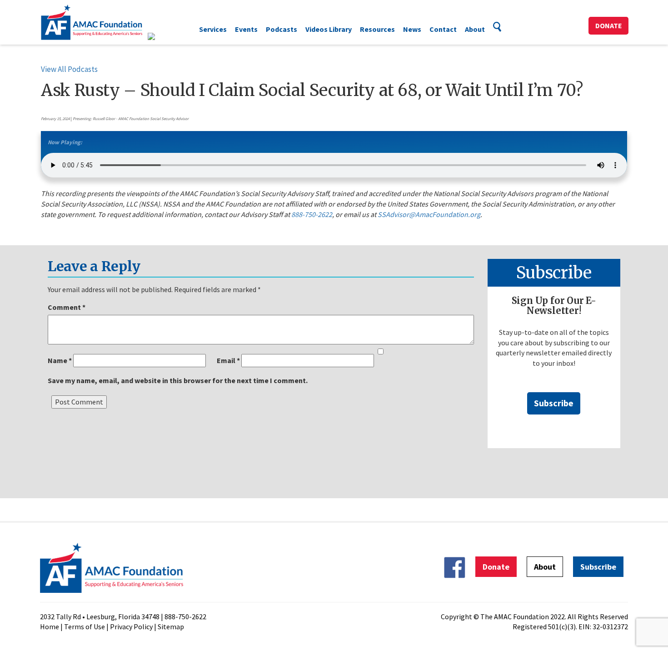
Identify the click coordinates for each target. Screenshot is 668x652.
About (475, 29)
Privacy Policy (131, 626)
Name (60, 360)
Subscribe (553, 403)
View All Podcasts (69, 69)
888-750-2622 (311, 214)
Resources (377, 29)
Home (49, 626)
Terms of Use (84, 626)
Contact (443, 29)
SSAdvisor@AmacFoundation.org (429, 214)
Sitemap (171, 626)
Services (213, 29)
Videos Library (328, 29)
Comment (66, 307)
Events (246, 29)
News (412, 29)
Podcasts (281, 29)
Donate (608, 25)
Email (228, 360)
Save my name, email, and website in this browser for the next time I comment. (178, 380)
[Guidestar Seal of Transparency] (162, 36)
